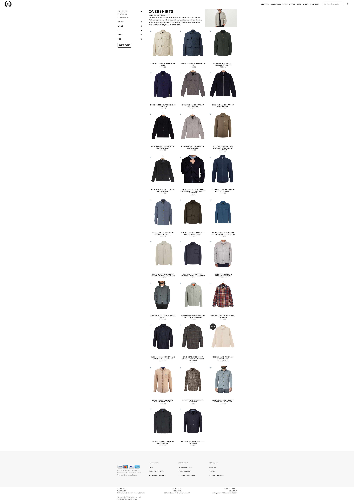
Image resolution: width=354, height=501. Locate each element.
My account (153, 463)
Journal (212, 471)
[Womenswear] (118, 17)
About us (212, 467)
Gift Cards (213, 463)
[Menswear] (118, 14)
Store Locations (185, 467)
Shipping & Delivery (157, 471)
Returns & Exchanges (157, 475)
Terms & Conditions (187, 475)
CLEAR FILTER (124, 45)
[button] (265, 4)
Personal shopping (216, 475)
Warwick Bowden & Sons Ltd (128, 499)
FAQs (151, 467)
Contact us (183, 463)
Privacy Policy (185, 471)
